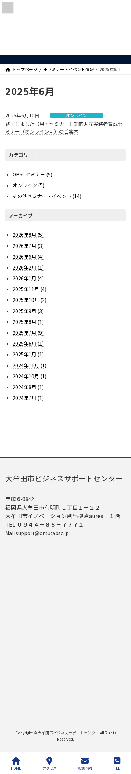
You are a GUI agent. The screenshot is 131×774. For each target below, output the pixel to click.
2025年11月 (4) (29, 289)
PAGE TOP (120, 742)
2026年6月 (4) (28, 256)
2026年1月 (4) (28, 278)
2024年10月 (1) (29, 376)
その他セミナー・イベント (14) (47, 196)
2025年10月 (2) (29, 300)
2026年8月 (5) (28, 235)
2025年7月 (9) (28, 332)
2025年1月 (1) (28, 354)
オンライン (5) (28, 185)
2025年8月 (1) (28, 321)
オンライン (76, 115)
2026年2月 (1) (28, 267)
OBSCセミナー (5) (32, 174)
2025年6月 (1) (28, 343)
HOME (16, 768)
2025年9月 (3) (28, 311)
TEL (117, 768)
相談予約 (85, 768)
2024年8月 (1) (28, 387)
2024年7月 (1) (28, 397)
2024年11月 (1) (29, 365)
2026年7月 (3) (28, 245)
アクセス (50, 768)
